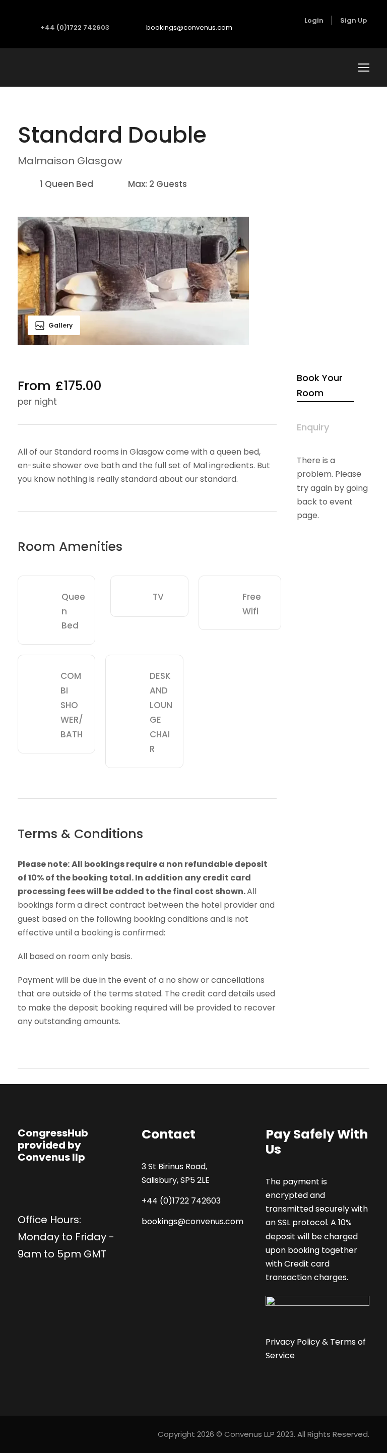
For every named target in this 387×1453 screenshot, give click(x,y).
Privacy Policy (293, 1342)
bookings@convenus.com (189, 27)
